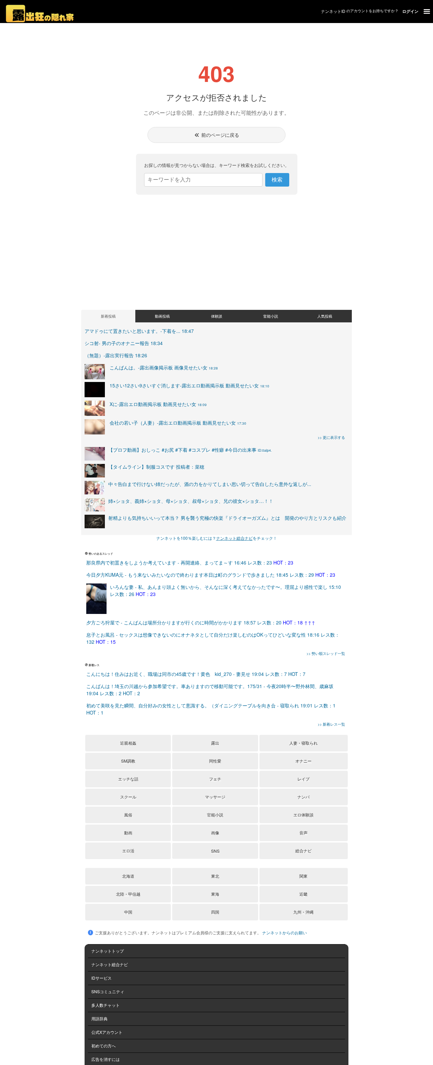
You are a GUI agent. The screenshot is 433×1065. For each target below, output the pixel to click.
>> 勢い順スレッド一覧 (325, 653)
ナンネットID (333, 11)
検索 (277, 180)
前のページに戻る (219, 134)
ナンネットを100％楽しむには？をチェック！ (216, 538)
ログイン (410, 11)
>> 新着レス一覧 (331, 724)
